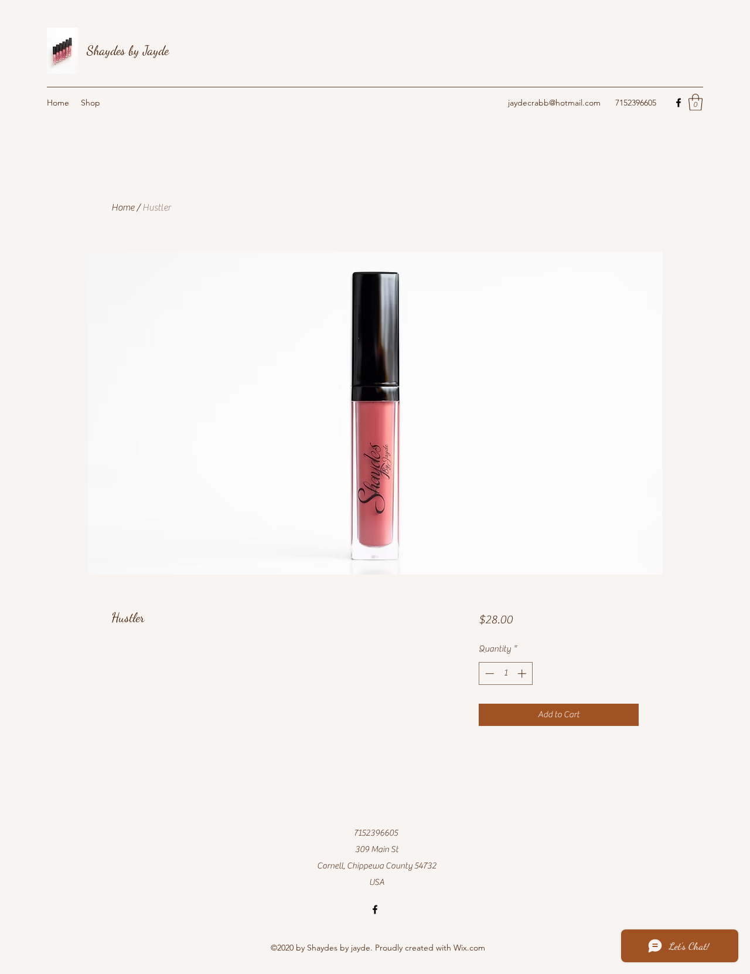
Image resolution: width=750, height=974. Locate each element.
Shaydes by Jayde (128, 50)
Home (122, 207)
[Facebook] (678, 102)
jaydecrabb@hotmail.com (554, 102)
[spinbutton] (505, 673)
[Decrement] (488, 673)
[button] (695, 102)
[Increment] (523, 673)
